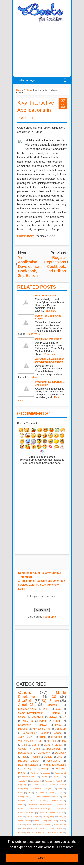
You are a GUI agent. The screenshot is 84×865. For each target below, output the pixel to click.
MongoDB (60, 728)
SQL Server (50, 701)
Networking (28, 733)
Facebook (39, 793)
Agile (21, 736)
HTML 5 (28, 720)
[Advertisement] (42, 48)
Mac (20, 805)
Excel (20, 793)
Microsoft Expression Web (51, 813)
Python (43, 720)
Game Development (30, 712)
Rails (36, 820)
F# (29, 793)
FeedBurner (50, 616)
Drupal (58, 744)
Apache (48, 781)
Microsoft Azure (27, 708)
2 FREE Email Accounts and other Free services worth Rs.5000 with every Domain (41, 580)
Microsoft (23, 728)
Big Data (51, 740)
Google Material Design (46, 797)
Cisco (47, 744)
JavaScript (25, 701)
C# (64, 716)
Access (46, 773)
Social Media (60, 824)
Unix (24, 828)
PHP (46, 708)
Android (55, 712)
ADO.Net (35, 773)
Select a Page (26, 80)
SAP (61, 820)
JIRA (32, 800)
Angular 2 (57, 777)
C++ (31, 736)
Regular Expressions (54, 764)
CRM (52, 785)
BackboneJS (25, 752)
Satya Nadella (43, 824)
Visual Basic (56, 828)
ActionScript (60, 773)
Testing (27, 768)
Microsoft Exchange (40, 808)
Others (24, 692)
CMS (63, 740)
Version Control (38, 828)
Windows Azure (55, 832)
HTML (42, 736)
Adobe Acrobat (29, 777)
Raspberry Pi (49, 820)
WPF (20, 832)
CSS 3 (35, 744)
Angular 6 (36, 781)
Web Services (25, 740)
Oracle (57, 720)
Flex (24, 756)
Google (22, 748)
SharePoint (24, 724)
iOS (53, 696)
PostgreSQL (54, 748)
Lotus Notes (56, 800)
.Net (40, 740)
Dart (60, 789)
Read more (50, 310)
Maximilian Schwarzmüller (40, 805)
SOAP (29, 824)
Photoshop (32, 816)
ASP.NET (37, 716)
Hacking (35, 756)
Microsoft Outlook (28, 760)
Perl (20, 816)
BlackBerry (44, 752)
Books (35, 785)
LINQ (59, 756)
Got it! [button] (42, 857)
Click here (26, 236)
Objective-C (53, 760)
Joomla (42, 800)
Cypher (49, 789)
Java (58, 708)
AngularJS (25, 704)
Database (60, 752)
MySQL (53, 716)
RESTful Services (28, 764)
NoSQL (43, 724)
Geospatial (23, 797)
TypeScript (43, 768)
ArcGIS (59, 781)
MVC (58, 725)
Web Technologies (35, 832)
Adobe (58, 733)
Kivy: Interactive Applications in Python (35, 110)
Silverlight (56, 736)
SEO (20, 824)
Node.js (44, 733)
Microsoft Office (41, 728)
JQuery (48, 756)
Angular (44, 777)
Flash (51, 793)
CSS (24, 744)
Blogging (22, 785)
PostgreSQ (48, 816)
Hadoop (52, 704)
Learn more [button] (65, 847)
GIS (60, 793)
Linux (37, 748)
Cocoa (22, 716)
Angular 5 (23, 781)
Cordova (37, 789)
